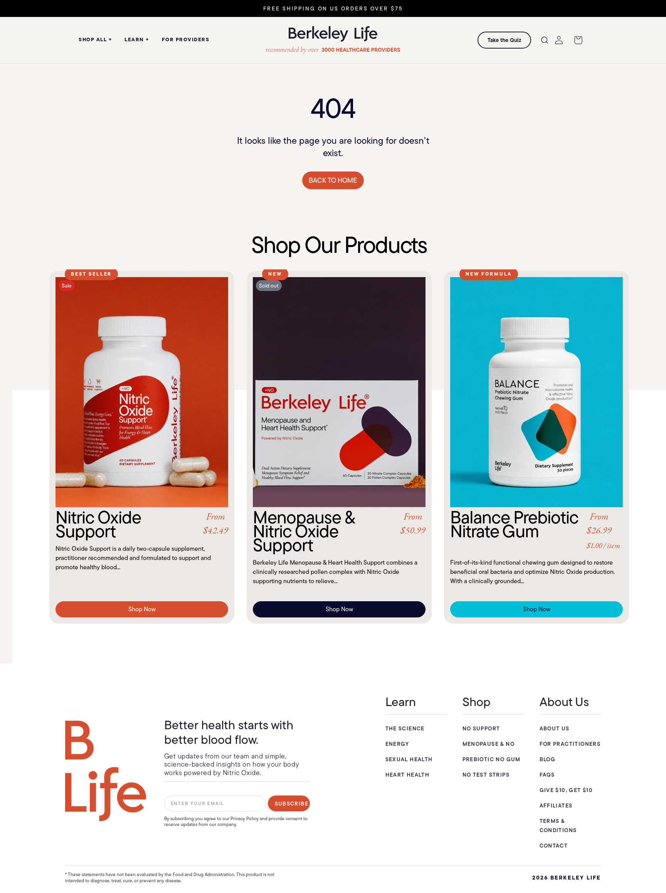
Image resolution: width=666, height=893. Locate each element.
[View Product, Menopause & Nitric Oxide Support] (339, 392)
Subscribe (292, 803)
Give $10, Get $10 (566, 790)
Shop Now (142, 609)
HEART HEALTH (407, 775)
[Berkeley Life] (105, 771)
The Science (405, 728)
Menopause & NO (488, 744)
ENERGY (397, 744)
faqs (547, 775)
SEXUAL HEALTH (409, 759)
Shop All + (95, 39)
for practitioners (570, 744)
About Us (555, 728)
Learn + (137, 39)
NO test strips (486, 775)
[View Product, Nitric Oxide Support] (142, 392)
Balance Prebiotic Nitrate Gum (535, 530)
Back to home (333, 180)
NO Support (481, 728)
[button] (544, 40)
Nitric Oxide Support (142, 524)
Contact (554, 845)
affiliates (556, 805)
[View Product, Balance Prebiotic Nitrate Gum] (536, 392)
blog (548, 759)
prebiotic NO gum (491, 759)
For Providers (186, 39)
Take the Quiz (504, 40)
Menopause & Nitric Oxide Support (339, 531)
